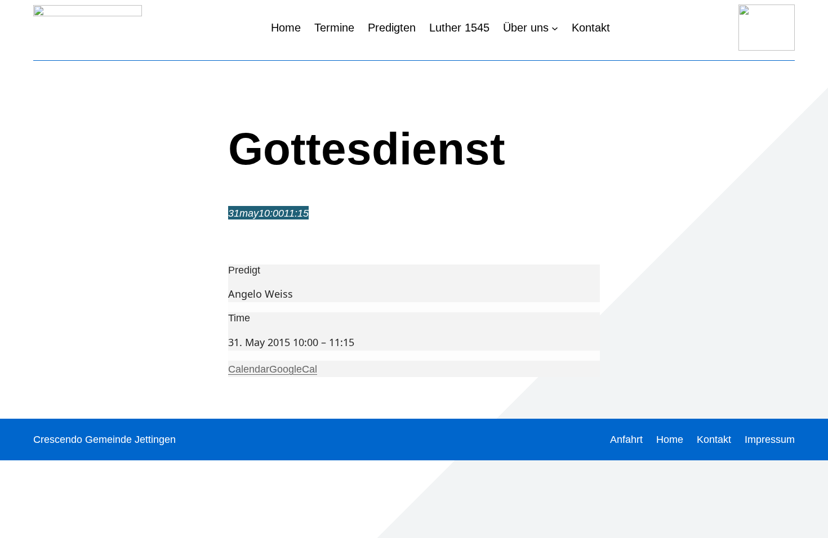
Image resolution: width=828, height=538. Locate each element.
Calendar (248, 369)
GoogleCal (293, 369)
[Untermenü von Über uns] (554, 27)
